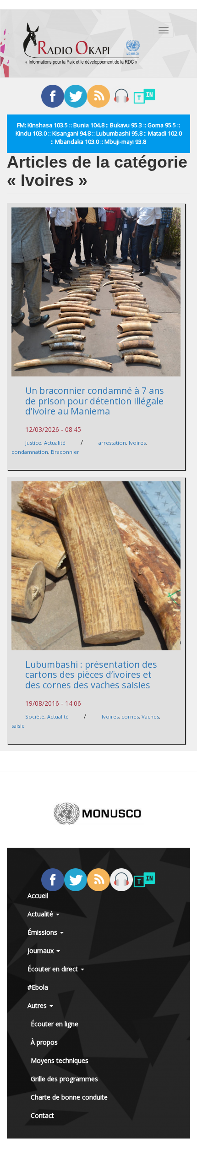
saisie (18, 725)
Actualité (55, 442)
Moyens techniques (59, 1060)
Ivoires (137, 442)
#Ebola (37, 987)
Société (34, 716)
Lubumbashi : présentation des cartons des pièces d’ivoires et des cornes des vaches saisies (91, 674)
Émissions (43, 932)
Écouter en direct (53, 968)
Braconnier (65, 451)
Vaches (150, 716)
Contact (42, 1115)
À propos (44, 1042)
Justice (33, 442)
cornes (130, 716)
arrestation (112, 442)
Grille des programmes (64, 1078)
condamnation (29, 451)
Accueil (37, 895)
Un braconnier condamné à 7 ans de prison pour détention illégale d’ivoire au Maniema (94, 400)
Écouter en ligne (54, 1023)
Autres (38, 1005)
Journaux (41, 950)
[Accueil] (81, 43)
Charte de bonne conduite (69, 1097)
